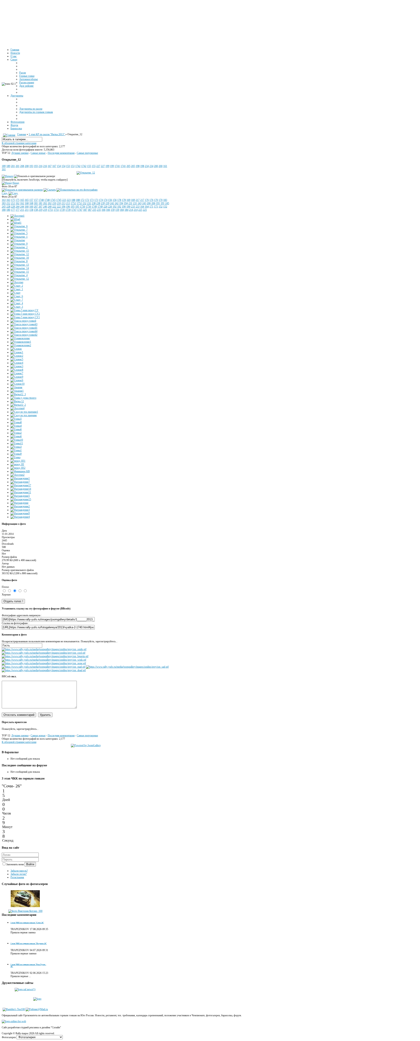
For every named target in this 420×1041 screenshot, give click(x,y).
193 (31, 166)
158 (31, 209)
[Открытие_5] (19, 233)
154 (59, 166)
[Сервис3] (16, 366)
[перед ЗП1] (17, 460)
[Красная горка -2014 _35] (25, 907)
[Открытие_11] (19, 271)
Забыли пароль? (19, 870)
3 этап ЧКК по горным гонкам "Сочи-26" (27, 923)
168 (27, 203)
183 (165, 200)
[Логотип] (16, 282)
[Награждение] (19, 502)
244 (17, 206)
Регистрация (17, 877)
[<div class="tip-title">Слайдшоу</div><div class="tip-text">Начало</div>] (7, 176)
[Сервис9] (16, 376)
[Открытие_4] (19, 275)
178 (119, 200)
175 (13, 200)
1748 (41, 200)
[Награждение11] (20, 492)
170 (156, 200)
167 (50, 166)
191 (158, 203)
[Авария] (16, 387)
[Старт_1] (16, 289)
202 (45, 203)
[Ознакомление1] (20, 341)
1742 (77, 166)
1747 (74, 209)
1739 (62, 209)
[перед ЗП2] (17, 467)
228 (8, 206)
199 (107, 166)
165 (22, 200)
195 (73, 206)
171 (151, 206)
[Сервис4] (16, 362)
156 (110, 200)
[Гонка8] (16, 422)
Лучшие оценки (19, 152)
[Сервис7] (16, 373)
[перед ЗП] (17, 464)
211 (22, 209)
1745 (53, 200)
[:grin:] (45, 656)
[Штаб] (15, 219)
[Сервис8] (16, 369)
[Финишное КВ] (20, 471)
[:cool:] (43, 652)
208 (22, 166)
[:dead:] (44, 670)
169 (128, 200)
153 (68, 166)
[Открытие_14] (19, 268)
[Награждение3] (20, 509)
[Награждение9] (20, 513)
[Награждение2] (20, 506)
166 (103, 209)
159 (113, 209)
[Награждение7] (20, 481)
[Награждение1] (20, 478)
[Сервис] (16, 348)
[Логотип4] (17, 408)
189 (4, 166)
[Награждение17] (20, 485)
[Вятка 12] (17, 401)
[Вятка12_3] (18, 394)
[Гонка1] (16, 450)
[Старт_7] (16, 299)
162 (17, 203)
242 (112, 203)
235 (94, 209)
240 (45, 206)
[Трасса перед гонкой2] (23, 334)
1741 (117, 166)
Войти (30, 864)
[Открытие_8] (19, 261)
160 (27, 206)
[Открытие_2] (19, 247)
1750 (82, 206)
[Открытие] (17, 240)
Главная (21, 134)
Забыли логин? (18, 874)
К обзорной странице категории (19, 143)
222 (54, 206)
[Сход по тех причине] (23, 415)
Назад (15, 182)
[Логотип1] (17, 215)
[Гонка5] (16, 418)
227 (98, 166)
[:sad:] (127, 666)
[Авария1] (17, 390)
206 (149, 203)
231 (130, 203)
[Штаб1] (15, 222)
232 (84, 203)
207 (36, 206)
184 (122, 209)
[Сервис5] (16, 359)
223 (64, 200)
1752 (73, 203)
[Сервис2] (16, 355)
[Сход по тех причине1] (24, 411)
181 (36, 203)
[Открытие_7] (19, 229)
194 (121, 203)
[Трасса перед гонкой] (23, 320)
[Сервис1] (16, 352)
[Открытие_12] (86, 172)
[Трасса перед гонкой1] (23, 327)
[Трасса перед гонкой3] (23, 324)
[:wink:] (44, 659)
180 (4, 209)
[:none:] (44, 663)
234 (147, 166)
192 (115, 206)
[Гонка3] (16, 446)
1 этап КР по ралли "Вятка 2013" (47, 134)
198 (138, 166)
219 (40, 209)
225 (140, 209)
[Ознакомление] (20, 338)
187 (85, 209)
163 (4, 200)
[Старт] (15, 292)
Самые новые (38, 152)
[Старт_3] (16, 306)
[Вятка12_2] (18, 404)
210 (54, 203)
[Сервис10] (17, 383)
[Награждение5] (20, 495)
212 (8, 203)
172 (82, 200)
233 (133, 206)
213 (63, 203)
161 (165, 166)
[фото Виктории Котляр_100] (25, 911)
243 (140, 203)
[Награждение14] (20, 488)
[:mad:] (43, 666)
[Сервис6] (16, 380)
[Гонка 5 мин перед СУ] (24, 310)
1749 (94, 206)
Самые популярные (87, 152)
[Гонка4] (16, 425)
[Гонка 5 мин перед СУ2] (25, 313)
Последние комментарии (61, 152)
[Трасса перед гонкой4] (23, 331)
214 (131, 209)
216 (40, 166)
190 (124, 206)
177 (13, 209)
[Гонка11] (16, 443)
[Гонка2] (16, 432)
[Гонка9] (16, 453)
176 (147, 200)
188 (73, 200)
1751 (50, 209)
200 (156, 166)
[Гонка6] (16, 429)
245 (167, 203)
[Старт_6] (16, 296)
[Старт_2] (16, 285)
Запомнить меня (15, 864)
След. (5, 193)
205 (128, 166)
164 (142, 206)
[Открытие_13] (19, 264)
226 (105, 206)
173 (92, 200)
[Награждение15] (20, 499)
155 (89, 166)
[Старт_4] (16, 303)
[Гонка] (15, 457)
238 (94, 203)
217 (138, 200)
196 (63, 206)
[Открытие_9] (19, 243)
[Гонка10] (16, 439)
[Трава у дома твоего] (23, 397)
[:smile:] (44, 649)
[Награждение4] (20, 516)
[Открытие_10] (19, 257)
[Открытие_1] (19, 236)
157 (31, 200)
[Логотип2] (17, 474)
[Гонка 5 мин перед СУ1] (25, 317)
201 (13, 166)
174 (101, 200)
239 (103, 203)
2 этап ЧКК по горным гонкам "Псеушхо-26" (28, 943)
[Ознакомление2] (20, 345)
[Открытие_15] (19, 250)
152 (161, 206)
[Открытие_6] (19, 226)
